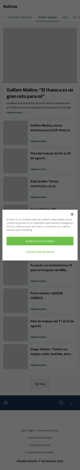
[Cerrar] (72, 214)
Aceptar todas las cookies (40, 241)
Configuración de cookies (40, 251)
